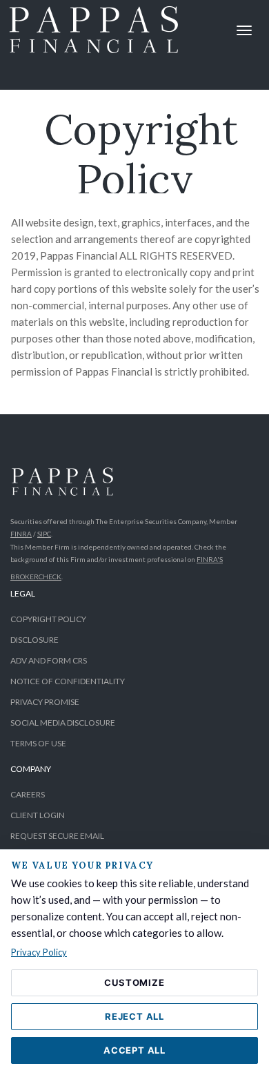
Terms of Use (38, 743)
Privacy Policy (39, 952)
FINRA (21, 534)
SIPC (44, 534)
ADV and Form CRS (48, 660)
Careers (27, 794)
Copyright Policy (48, 619)
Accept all (134, 1050)
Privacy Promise (44, 702)
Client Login (37, 815)
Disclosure (34, 640)
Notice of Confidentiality (67, 681)
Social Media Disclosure (62, 722)
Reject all (134, 1016)
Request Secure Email (57, 836)
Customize (134, 982)
